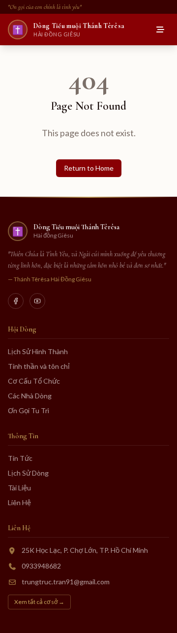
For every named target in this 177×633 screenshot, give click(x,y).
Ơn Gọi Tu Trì (28, 410)
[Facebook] (16, 301)
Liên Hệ (19, 502)
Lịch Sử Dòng (28, 473)
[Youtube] (37, 301)
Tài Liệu (19, 487)
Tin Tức (20, 458)
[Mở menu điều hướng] (160, 29)
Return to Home (89, 168)
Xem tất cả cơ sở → (39, 601)
